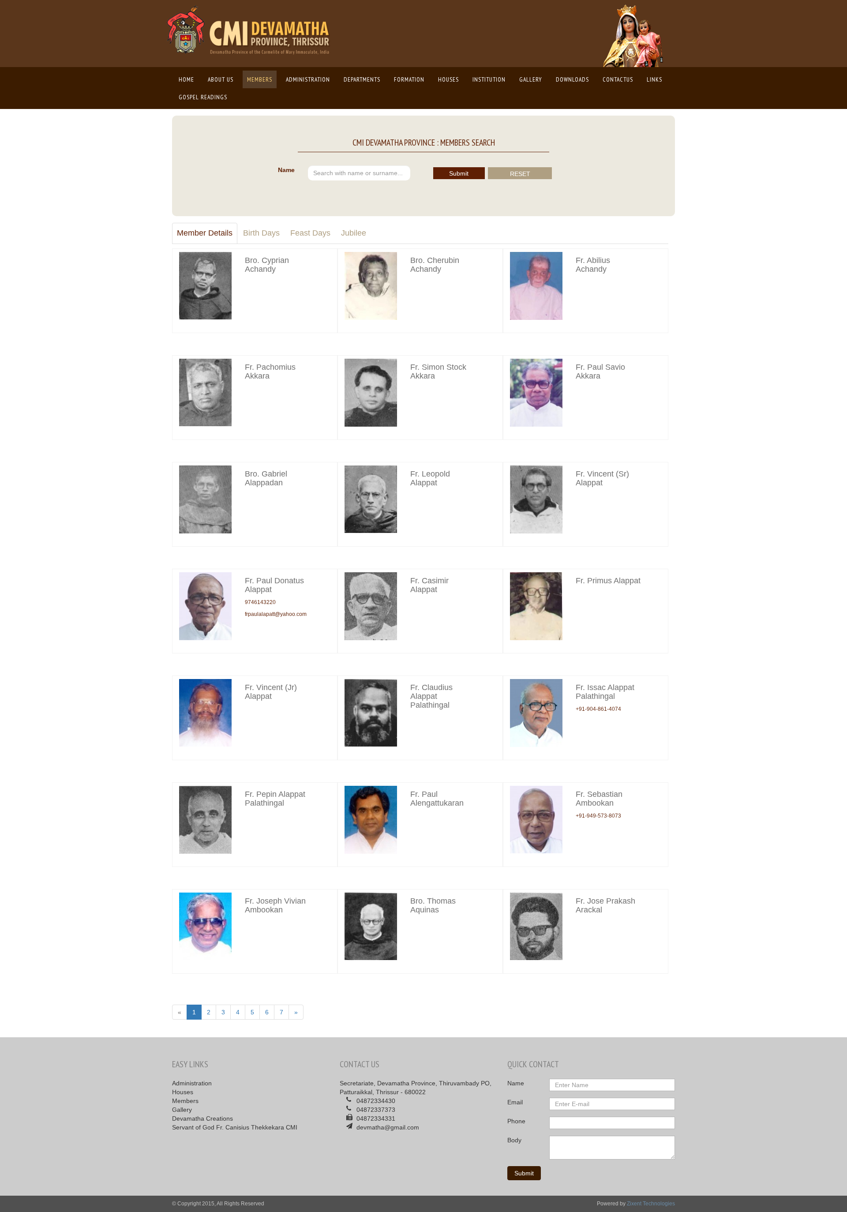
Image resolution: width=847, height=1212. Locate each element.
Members (259, 79)
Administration (308, 79)
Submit (458, 173)
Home (189, 79)
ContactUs (618, 79)
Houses (448, 79)
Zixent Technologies (651, 1204)
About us (220, 79)
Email (515, 1102)
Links (654, 79)
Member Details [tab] (204, 233)
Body (514, 1140)
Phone (516, 1121)
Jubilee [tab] (353, 233)
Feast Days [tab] (310, 233)
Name (286, 169)
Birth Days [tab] (261, 233)
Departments (362, 79)
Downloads (572, 79)
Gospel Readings (203, 97)
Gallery (530, 79)
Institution (489, 79)
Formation (409, 79)
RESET (520, 173)
